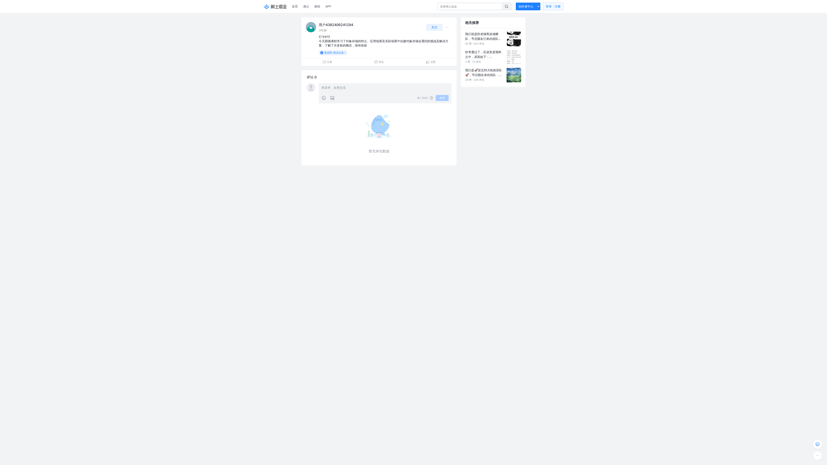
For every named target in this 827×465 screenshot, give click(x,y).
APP (328, 6)
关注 (434, 27)
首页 (295, 6)
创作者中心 (525, 6)
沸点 (306, 6)
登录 (553, 6)
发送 (442, 97)
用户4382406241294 (336, 25)
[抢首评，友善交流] (385, 88)
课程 (317, 6)
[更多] (817, 455)
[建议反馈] (817, 444)
